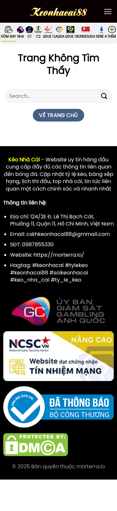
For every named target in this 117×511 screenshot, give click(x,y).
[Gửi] (104, 96)
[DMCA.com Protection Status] (35, 444)
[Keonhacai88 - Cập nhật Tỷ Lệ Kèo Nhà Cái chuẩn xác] (59, 11)
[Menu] (107, 11)
